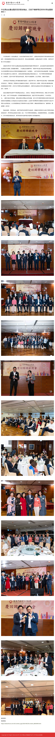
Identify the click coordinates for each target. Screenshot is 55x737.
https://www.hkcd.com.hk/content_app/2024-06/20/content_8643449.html (21, 723)
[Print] (5, 15)
